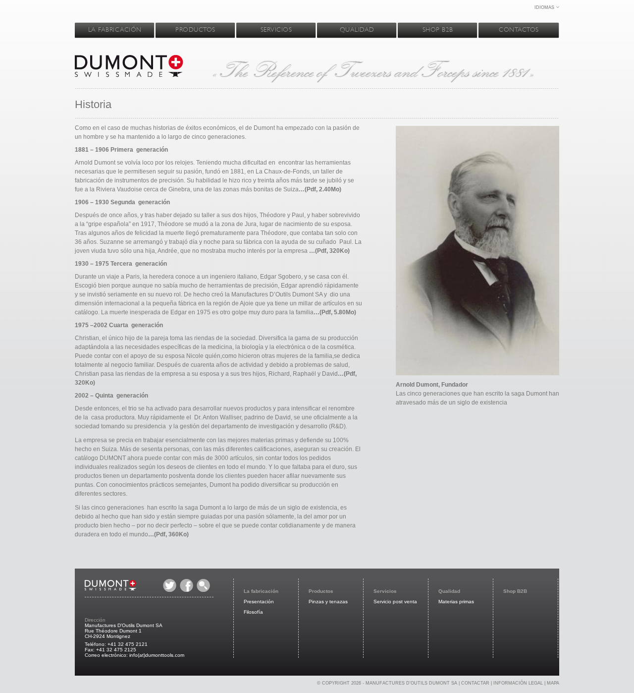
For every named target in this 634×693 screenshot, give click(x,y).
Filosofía (253, 612)
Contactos (519, 30)
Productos (195, 30)
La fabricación (115, 30)
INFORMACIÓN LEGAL (518, 683)
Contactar (475, 683)
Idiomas (544, 7)
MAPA (553, 683)
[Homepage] (129, 79)
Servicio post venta (395, 601)
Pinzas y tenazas (328, 601)
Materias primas (456, 601)
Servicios (276, 30)
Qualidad (357, 30)
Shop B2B (438, 30)
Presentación (259, 601)
